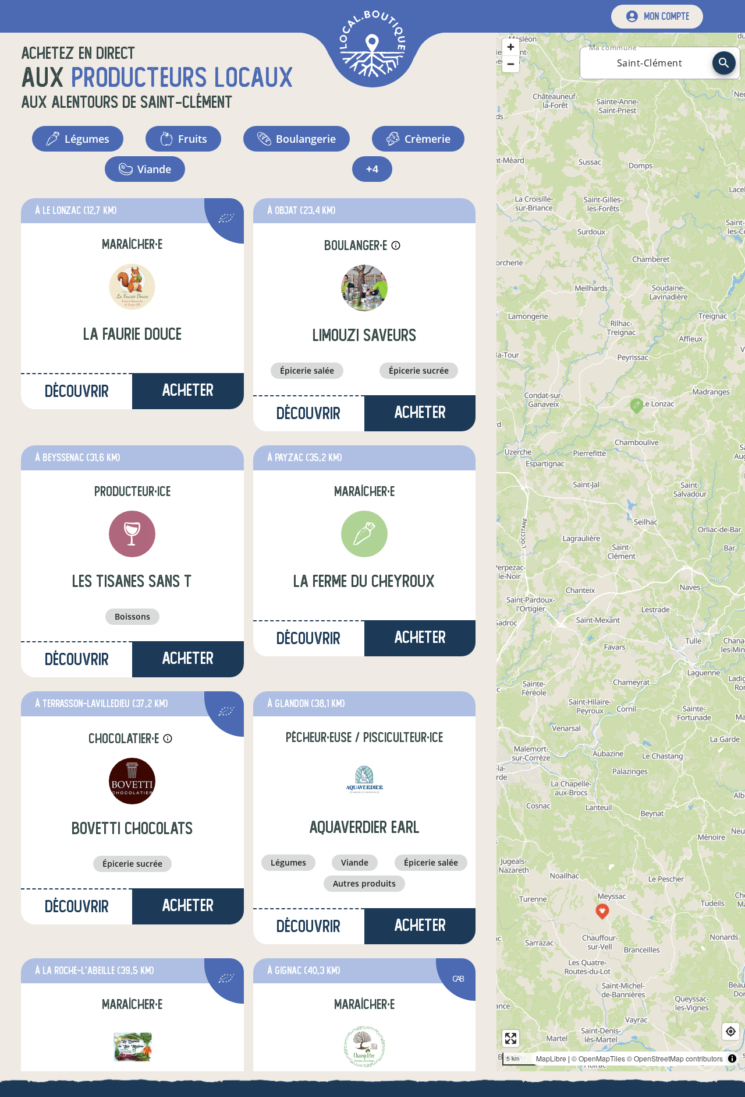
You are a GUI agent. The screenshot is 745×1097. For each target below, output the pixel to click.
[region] (620, 552)
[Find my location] (730, 1031)
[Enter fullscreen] (510, 1038)
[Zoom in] (510, 46)
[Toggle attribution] (732, 1059)
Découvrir (77, 391)
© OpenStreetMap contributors (675, 1058)
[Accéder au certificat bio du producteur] (226, 220)
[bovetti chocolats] (132, 781)
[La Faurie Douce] (132, 286)
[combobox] (649, 63)
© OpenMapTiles (598, 1058)
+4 (372, 169)
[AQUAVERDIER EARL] (364, 780)
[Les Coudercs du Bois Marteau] (132, 1047)
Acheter (188, 390)
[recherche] (724, 63)
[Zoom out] (510, 63)
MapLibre (551, 1058)
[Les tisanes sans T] (132, 534)
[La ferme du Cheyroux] (364, 534)
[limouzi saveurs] (364, 288)
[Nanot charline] (364, 1047)
